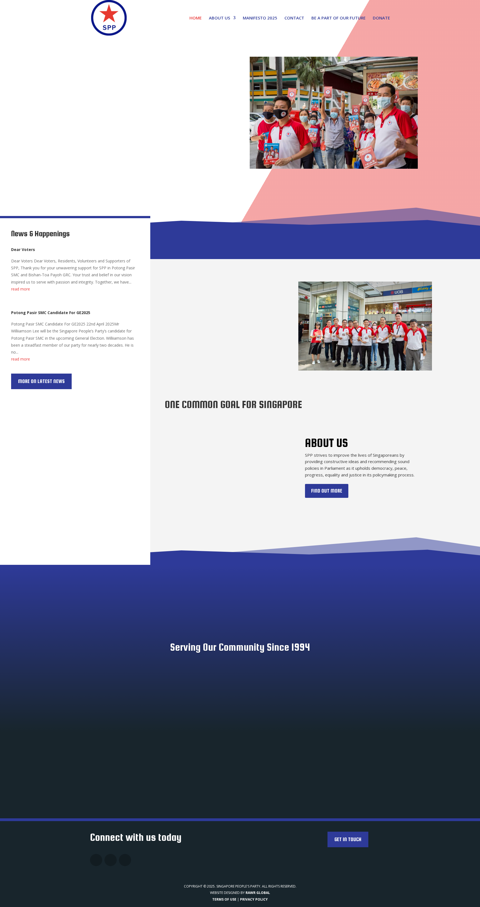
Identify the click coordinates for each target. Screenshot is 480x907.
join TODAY (399, 186)
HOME (195, 18)
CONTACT (294, 18)
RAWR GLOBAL (258, 892)
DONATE (381, 18)
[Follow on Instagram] (96, 860)
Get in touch (347, 839)
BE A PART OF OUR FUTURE (338, 18)
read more (20, 289)
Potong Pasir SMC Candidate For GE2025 (50, 312)
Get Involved (411, 378)
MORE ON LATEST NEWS (41, 381)
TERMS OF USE (224, 899)
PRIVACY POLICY (254, 899)
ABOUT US (219, 18)
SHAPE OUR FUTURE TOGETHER (286, 49)
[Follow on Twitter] (125, 860)
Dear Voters (241, 243)
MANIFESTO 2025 (260, 18)
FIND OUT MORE (326, 491)
